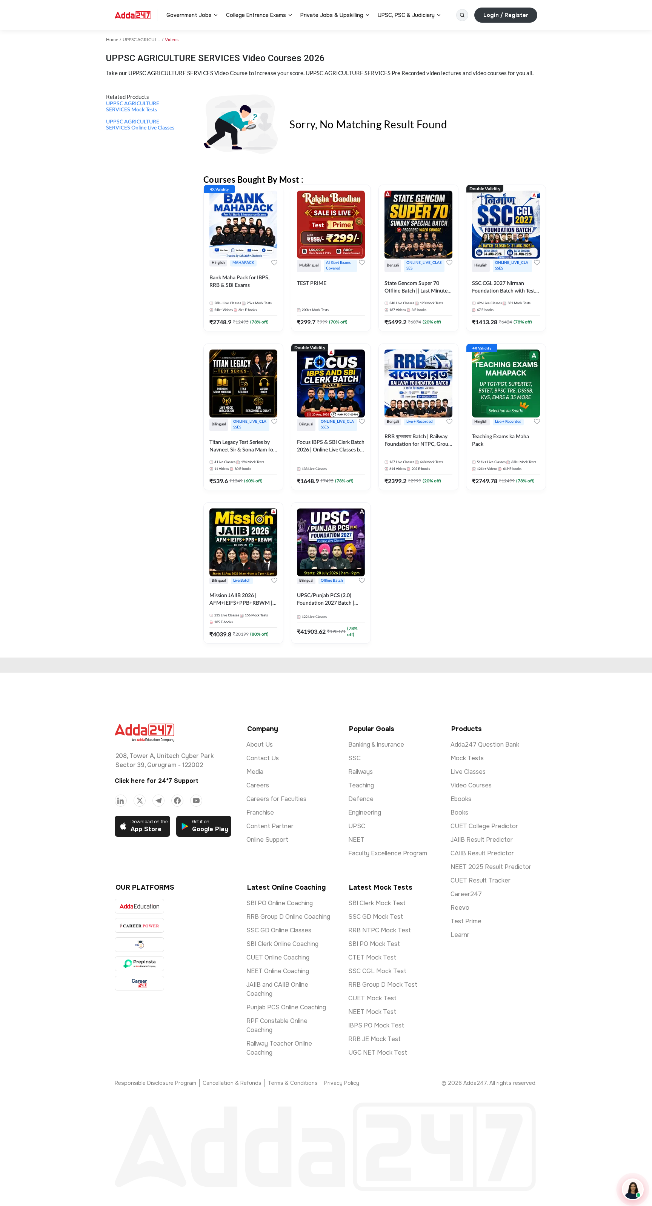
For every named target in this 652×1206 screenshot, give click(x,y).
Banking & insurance (376, 745)
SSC (354, 758)
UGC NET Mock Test (377, 1053)
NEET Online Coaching (277, 971)
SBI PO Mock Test (374, 944)
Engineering (364, 812)
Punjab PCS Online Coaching (286, 1007)
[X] (140, 801)
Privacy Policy (341, 1083)
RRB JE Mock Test (374, 1039)
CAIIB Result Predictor (482, 853)
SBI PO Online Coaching (279, 903)
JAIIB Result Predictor (482, 840)
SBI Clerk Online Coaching (282, 944)
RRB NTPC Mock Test (379, 930)
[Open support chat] (633, 1189)
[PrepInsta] (139, 963)
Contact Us (262, 758)
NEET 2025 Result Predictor (491, 867)
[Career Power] (139, 925)
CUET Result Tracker (481, 880)
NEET (356, 840)
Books (459, 812)
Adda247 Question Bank (485, 745)
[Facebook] (177, 801)
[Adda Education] (139, 906)
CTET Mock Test (372, 957)
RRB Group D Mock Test (382, 985)
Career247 (466, 894)
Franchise (260, 812)
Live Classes (468, 772)
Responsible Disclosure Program (155, 1083)
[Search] (462, 15)
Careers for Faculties (276, 799)
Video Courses (471, 785)
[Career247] (139, 983)
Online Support (267, 840)
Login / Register (505, 15)
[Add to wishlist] (274, 263)
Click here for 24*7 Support (156, 781)
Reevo (460, 908)
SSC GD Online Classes (278, 930)
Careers (257, 785)
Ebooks (461, 799)
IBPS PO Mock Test (376, 1025)
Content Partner (270, 826)
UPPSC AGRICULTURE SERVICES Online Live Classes (140, 125)
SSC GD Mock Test (375, 917)
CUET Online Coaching (277, 957)
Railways (360, 772)
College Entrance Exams (256, 15)
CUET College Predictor (484, 826)
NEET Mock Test (372, 1012)
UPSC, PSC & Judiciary (406, 15)
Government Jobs (189, 15)
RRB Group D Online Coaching (288, 917)
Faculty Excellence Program (387, 853)
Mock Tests (467, 758)
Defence (361, 799)
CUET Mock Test (372, 998)
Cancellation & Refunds (232, 1083)
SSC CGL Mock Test (377, 971)
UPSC (356, 826)
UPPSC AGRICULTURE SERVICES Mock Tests (132, 106)
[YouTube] (196, 801)
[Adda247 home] (133, 15)
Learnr (460, 935)
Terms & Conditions (293, 1083)
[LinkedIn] (121, 801)
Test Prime (466, 921)
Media (254, 772)
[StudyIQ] (139, 944)
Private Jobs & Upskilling (331, 15)
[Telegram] (158, 801)
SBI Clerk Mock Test (377, 903)
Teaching (361, 785)
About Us (259, 745)
